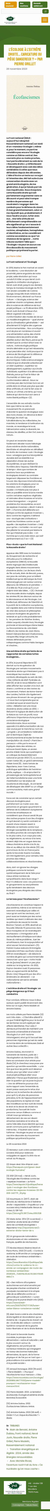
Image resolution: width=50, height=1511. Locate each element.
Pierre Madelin (21, 1441)
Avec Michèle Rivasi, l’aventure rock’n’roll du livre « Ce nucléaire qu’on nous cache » (24, 1464)
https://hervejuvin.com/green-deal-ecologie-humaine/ (23, 1168)
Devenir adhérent (38, 4)
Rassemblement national (20, 1445)
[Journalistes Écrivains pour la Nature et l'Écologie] (10, 19)
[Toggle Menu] (45, 20)
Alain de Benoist (19, 1429)
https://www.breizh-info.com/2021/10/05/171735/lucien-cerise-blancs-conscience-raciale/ (23, 1305)
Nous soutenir (10, 4)
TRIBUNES (14, 1425)
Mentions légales (30, 1501)
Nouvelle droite (21, 1437)
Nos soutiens (24, 4)
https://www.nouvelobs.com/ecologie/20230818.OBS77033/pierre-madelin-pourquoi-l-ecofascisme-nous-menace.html (25, 1382)
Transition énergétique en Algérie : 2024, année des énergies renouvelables (22, 1453)
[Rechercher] (45, 11)
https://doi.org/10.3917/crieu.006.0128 (23, 1213)
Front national (23, 1433)
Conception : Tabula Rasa (25, 1505)
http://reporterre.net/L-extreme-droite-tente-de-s (23, 1229)
